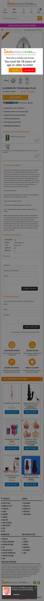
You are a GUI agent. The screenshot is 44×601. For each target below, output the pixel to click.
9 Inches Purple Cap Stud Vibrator (22, 589)
